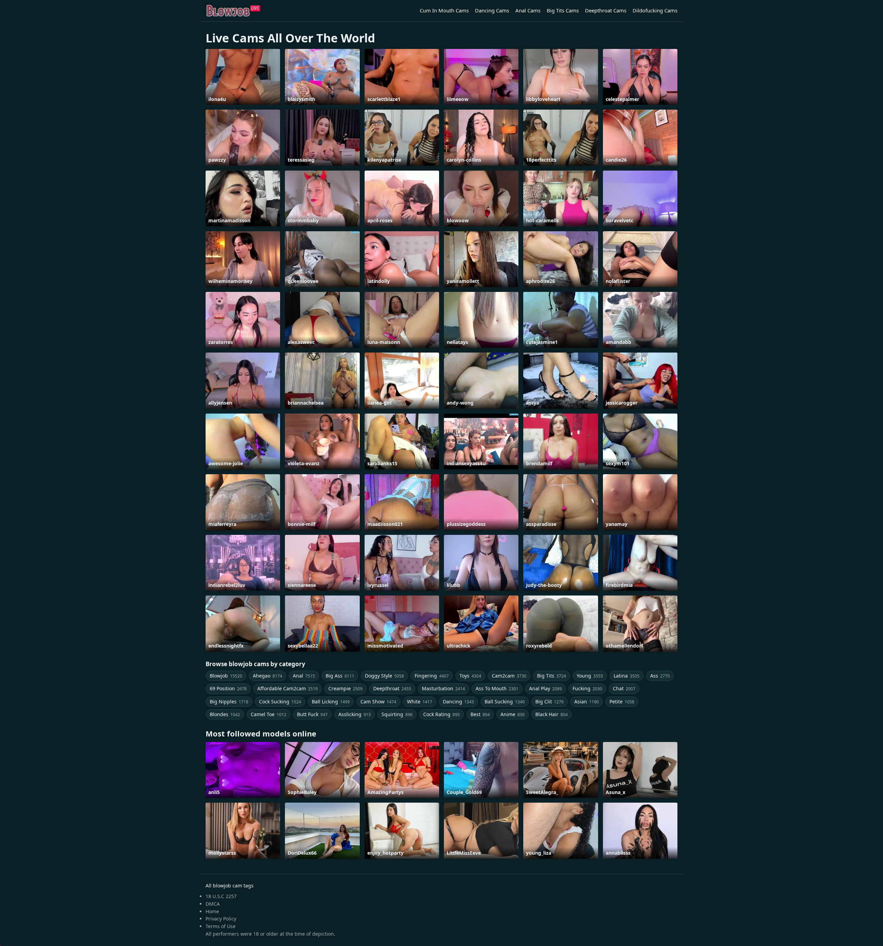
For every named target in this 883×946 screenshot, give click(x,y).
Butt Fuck (312, 714)
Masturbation (443, 688)
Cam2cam (509, 675)
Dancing (458, 701)
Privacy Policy (221, 918)
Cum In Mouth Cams (444, 10)
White (419, 701)
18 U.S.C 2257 (221, 896)
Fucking (587, 688)
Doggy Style (384, 675)
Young (590, 675)
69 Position (228, 688)
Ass (660, 675)
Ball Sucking (505, 701)
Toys (470, 675)
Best (480, 714)
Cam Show (378, 701)
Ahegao (267, 675)
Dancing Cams (492, 10)
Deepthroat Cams (605, 10)
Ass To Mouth (497, 688)
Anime (512, 714)
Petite (621, 701)
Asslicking (354, 714)
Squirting (397, 714)
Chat (624, 688)
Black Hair (551, 714)
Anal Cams (527, 10)
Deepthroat (392, 688)
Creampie (345, 688)
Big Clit (549, 701)
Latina (626, 675)
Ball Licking (331, 701)
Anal (304, 675)
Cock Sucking (280, 701)
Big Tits (551, 675)
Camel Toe (268, 714)
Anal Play (545, 688)
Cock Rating (441, 714)
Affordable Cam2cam (287, 688)
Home (212, 911)
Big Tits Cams (563, 10)
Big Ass (340, 675)
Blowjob (226, 675)
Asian (586, 701)
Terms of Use (221, 926)
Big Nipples (229, 701)
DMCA (213, 904)
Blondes (225, 714)
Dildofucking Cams (655, 10)
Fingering (432, 675)
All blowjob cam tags (230, 885)
